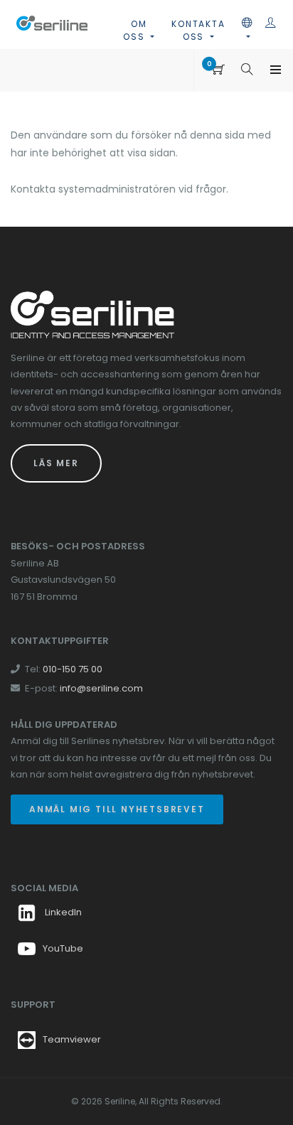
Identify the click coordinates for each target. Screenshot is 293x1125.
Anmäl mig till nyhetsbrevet (117, 809)
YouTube (63, 948)
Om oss (135, 30)
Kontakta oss (198, 30)
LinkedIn (62, 912)
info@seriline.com (101, 688)
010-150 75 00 (72, 669)
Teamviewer (72, 1039)
